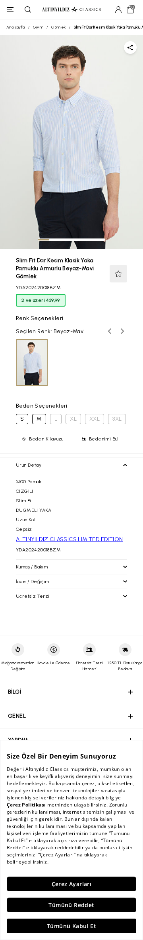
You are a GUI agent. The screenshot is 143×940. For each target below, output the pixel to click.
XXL (94, 419)
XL (73, 419)
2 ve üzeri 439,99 (40, 300)
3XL (117, 419)
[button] (118, 273)
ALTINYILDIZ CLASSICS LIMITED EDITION (69, 539)
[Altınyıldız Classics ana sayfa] (71, 10)
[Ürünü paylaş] (130, 47)
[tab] (43, 239)
